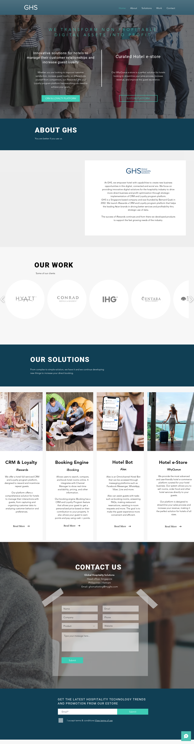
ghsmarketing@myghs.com (103, 586)
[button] (25, 299)
